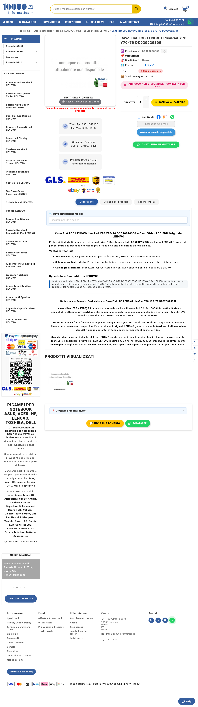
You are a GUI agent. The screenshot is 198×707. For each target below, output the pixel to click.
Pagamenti (13, 638)
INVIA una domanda (105, 423)
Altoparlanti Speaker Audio (20, 498)
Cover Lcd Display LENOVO (17, 139)
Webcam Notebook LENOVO (17, 276)
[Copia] (164, 51)
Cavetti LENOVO (15, 210)
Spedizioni (13, 618)
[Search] (136, 9)
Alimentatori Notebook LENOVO (19, 84)
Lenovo (21, 482)
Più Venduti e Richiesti (51, 627)
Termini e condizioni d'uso (18, 628)
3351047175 (113, 639)
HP (13, 482)
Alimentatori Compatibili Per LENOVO (20, 265)
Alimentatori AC (24, 495)
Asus (31, 478)
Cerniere (12, 528)
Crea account (77, 627)
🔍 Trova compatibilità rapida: (66, 213)
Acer (8, 482)
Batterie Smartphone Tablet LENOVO (18, 95)
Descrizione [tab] (87, 201)
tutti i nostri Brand (26, 541)
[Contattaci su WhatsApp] (190, 21)
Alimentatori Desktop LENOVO (18, 287)
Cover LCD (21, 521)
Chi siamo (12, 634)
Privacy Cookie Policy (19, 622)
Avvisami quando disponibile (156, 132)
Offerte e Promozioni (50, 618)
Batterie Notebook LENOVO (17, 254)
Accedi (74, 622)
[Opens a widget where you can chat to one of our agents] (186, 701)
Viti (34, 513)
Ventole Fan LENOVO (18, 183)
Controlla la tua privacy (21, 672)
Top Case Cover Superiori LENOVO (16, 192)
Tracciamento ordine (81, 618)
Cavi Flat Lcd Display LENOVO (18, 117)
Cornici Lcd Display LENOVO (17, 220)
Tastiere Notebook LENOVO (17, 151)
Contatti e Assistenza (19, 655)
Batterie (31, 532)
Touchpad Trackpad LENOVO (17, 173)
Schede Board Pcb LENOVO (17, 243)
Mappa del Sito (15, 660)
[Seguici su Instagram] (158, 620)
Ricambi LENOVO (14, 73)
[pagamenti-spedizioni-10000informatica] (21, 365)
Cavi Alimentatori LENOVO (16, 321)
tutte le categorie (24, 485)
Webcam (27, 510)
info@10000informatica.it (120, 634)
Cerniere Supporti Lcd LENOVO (19, 128)
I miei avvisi (76, 638)
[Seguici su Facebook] (151, 620)
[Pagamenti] (36, 684)
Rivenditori (13, 651)
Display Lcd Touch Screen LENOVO (16, 162)
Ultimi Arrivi (45, 622)
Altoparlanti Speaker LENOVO (18, 298)
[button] (13, 587)
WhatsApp (140, 423)
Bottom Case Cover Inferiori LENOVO (17, 106)
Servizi (11, 647)
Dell (9, 485)
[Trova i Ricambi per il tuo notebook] (165, 620)
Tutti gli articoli (21, 598)
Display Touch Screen (17, 513)
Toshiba (31, 482)
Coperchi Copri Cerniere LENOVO (20, 310)
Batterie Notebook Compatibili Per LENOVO (20, 232)
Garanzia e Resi (15, 642)
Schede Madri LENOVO (19, 202)
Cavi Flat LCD (23, 524)
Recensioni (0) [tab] (146, 201)
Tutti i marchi (46, 631)
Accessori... (20, 536)
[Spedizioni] (80, 185)
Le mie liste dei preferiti (78, 632)
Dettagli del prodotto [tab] (116, 201)
